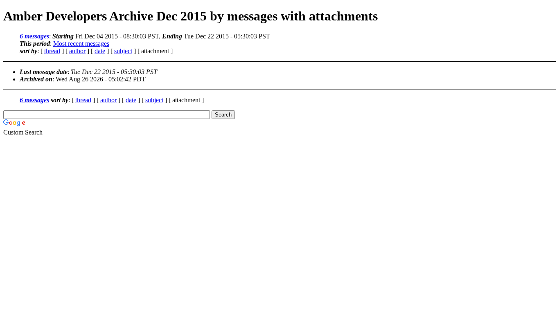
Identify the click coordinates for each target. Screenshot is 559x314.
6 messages (34, 36)
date (100, 50)
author (77, 50)
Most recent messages (81, 43)
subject (123, 50)
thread (52, 50)
